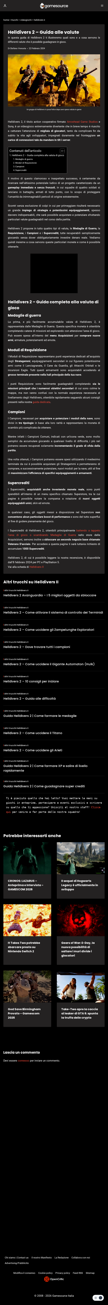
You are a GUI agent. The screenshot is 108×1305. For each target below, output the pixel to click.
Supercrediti (21, 170)
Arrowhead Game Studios (82, 121)
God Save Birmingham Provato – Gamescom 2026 (24, 1013)
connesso (23, 1060)
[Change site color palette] (98, 1298)
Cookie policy (45, 1273)
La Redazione (62, 1257)
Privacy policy (62, 1273)
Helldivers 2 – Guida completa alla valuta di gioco (38, 155)
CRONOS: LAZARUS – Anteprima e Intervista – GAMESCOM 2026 (25, 885)
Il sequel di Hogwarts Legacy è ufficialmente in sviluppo (79, 885)
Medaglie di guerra (24, 159)
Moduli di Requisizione (26, 163)
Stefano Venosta (18, 48)
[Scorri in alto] (101, 1294)
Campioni (19, 166)
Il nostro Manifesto (42, 1257)
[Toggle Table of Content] (61, 150)
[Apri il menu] (102, 5)
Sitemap (90, 1273)
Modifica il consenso (24, 1273)
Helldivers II (37, 567)
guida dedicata (41, 402)
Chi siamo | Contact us (17, 1257)
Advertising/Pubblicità (17, 1263)
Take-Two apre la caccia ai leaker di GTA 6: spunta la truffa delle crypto (79, 1013)
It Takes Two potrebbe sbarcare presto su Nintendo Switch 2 (24, 947)
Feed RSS (78, 1273)
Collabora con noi (80, 1257)
